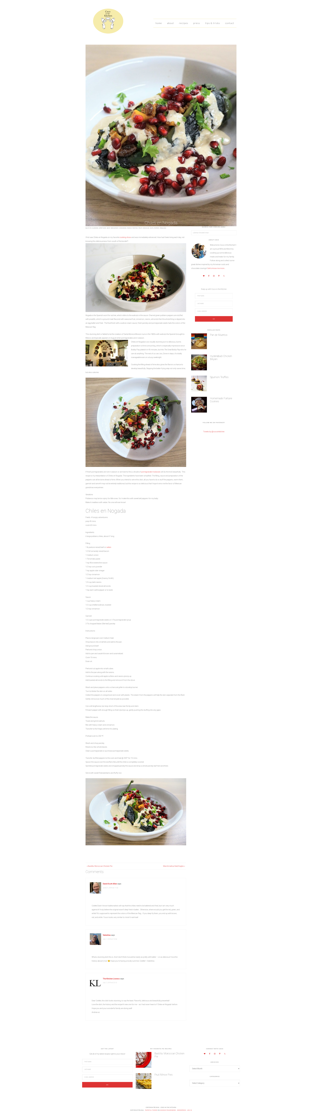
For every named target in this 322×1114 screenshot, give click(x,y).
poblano (163, 228)
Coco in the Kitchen (104, 22)
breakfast (114, 228)
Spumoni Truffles (219, 377)
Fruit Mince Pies (163, 1074)
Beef (108, 228)
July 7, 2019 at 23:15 (110, 982)
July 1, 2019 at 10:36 (110, 939)
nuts (151, 228)
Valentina (107, 935)
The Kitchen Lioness (111, 979)
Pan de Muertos (218, 334)
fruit (140, 228)
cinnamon (122, 228)
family (129, 228)
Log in (189, 1110)
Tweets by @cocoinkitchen (214, 432)
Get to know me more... (216, 268)
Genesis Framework (168, 1110)
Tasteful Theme (151, 1110)
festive (135, 228)
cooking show (125, 237)
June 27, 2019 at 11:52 (110, 888)
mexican (146, 228)
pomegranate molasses (150, 472)
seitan (108, 547)
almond (95, 228)
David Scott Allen (110, 884)
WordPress (181, 1110)
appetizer (102, 228)
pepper (156, 228)
